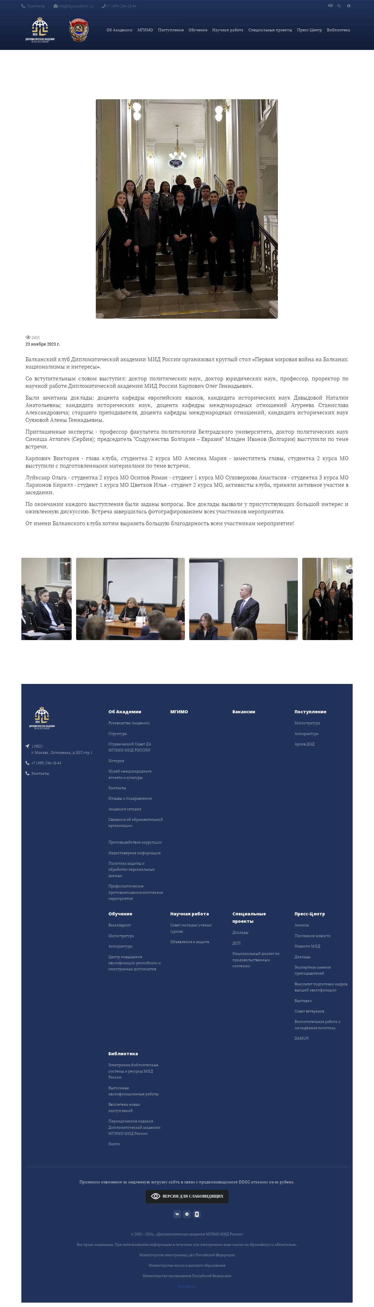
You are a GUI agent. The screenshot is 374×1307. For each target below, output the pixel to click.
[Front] (41, 717)
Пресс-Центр (309, 30)
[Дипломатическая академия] (40, 30)
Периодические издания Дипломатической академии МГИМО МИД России (134, 1127)
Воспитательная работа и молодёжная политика (318, 1024)
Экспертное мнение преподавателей (313, 970)
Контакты (36, 6)
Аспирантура (306, 733)
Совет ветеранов (309, 1011)
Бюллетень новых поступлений (124, 1107)
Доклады (240, 932)
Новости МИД (307, 946)
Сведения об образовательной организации (135, 822)
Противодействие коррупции (135, 842)
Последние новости (313, 935)
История (116, 760)
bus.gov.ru (187, 1286)
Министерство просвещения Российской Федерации (187, 1276)
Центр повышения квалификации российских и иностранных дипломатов (134, 963)
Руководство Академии (129, 723)
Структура (117, 733)
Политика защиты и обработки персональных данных (131, 869)
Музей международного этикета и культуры (130, 774)
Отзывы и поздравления (130, 798)
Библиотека (338, 30)
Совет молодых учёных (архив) (191, 928)
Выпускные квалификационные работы (133, 1091)
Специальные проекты (270, 30)
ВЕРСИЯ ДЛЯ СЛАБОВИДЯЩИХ (193, 1196)
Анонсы (302, 925)
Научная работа (227, 30)
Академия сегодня (124, 809)
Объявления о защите (189, 941)
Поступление (171, 30)
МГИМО (145, 30)
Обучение (198, 30)
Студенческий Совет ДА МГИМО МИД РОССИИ (129, 747)
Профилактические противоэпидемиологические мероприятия (135, 892)
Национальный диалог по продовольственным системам (256, 960)
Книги (114, 1144)
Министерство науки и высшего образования (187, 1265)
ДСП (236, 943)
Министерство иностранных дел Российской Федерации (187, 1255)
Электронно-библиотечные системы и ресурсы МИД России (133, 1071)
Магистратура (307, 723)
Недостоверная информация (134, 853)
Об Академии (120, 30)
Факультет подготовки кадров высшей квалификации (321, 987)
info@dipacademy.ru (75, 6)
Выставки (303, 1000)
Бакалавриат (119, 925)
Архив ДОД (305, 744)
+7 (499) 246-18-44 (121, 6)
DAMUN (302, 1038)
